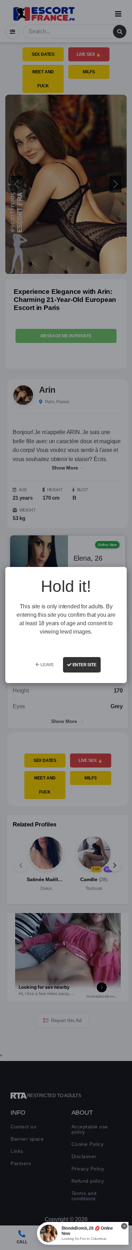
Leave (46, 664)
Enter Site (83, 664)
